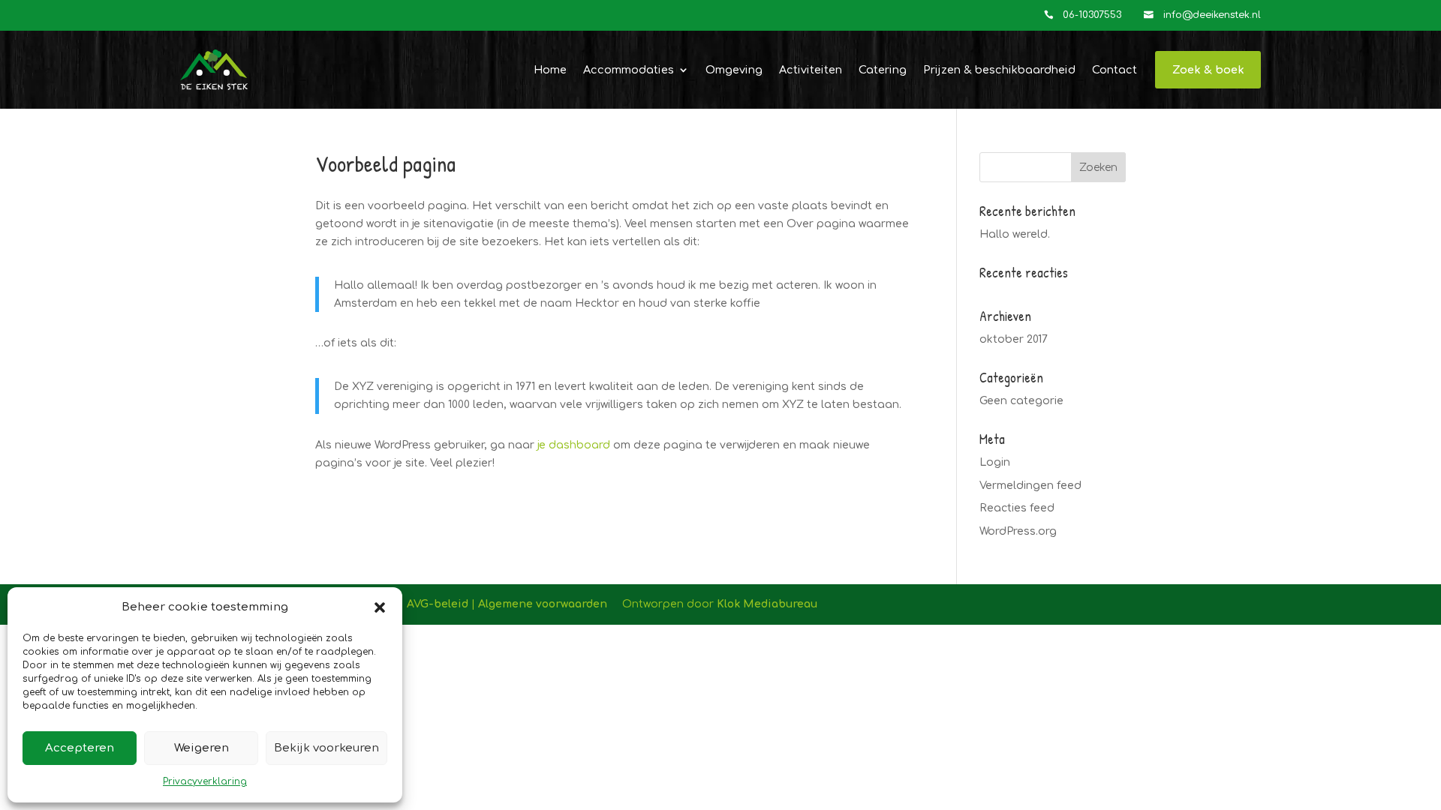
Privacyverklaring (205, 781)
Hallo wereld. (1014, 234)
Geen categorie (1021, 400)
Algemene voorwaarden (542, 604)
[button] (379, 607)
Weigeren (201, 748)
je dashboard (573, 445)
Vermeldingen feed (1030, 485)
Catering (883, 70)
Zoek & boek (1208, 70)
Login (994, 462)
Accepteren (79, 748)
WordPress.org (1018, 531)
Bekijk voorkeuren (326, 748)
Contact (1114, 70)
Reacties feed (1016, 508)
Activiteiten (810, 70)
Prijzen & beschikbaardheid (999, 70)
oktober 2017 (1013, 339)
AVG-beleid (437, 604)
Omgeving (734, 70)
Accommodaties (628, 70)
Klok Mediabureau (767, 604)
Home (550, 70)
